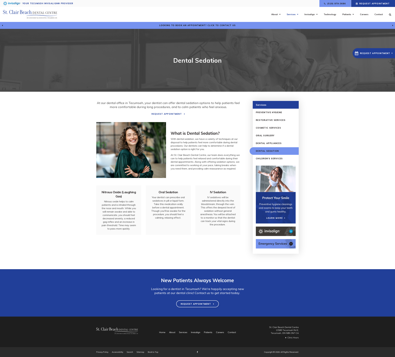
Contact (378, 14)
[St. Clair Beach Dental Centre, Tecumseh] (120, 332)
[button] (374, 53)
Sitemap (140, 352)
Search (130, 352)
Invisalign (309, 14)
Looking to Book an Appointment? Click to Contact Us (197, 25)
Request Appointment (374, 3)
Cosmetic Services (268, 128)
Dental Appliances (269, 143)
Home (162, 332)
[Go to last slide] (2, 25)
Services (291, 14)
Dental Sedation (267, 151)
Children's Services (269, 158)
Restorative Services (270, 120)
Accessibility (117, 352)
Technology (330, 14)
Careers (364, 14)
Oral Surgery (265, 135)
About (274, 14)
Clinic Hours (293, 337)
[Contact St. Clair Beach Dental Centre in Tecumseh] (276, 243)
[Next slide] (392, 25)
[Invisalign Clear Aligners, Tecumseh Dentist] (276, 231)
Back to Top (153, 352)
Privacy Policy (102, 352)
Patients (346, 14)
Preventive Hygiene (269, 112)
